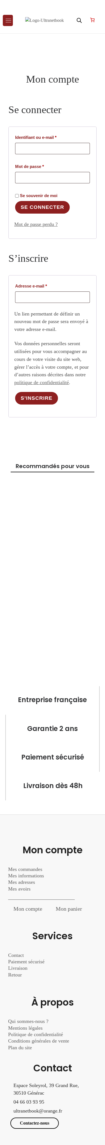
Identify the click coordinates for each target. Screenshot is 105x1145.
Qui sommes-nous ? (28, 1021)
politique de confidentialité (41, 382)
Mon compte (27, 909)
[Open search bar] (79, 20)
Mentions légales (25, 1028)
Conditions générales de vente (38, 1041)
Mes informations (26, 875)
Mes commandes (25, 869)
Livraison (18, 968)
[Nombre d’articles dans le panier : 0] (92, 19)
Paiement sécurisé (26, 961)
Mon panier (69, 909)
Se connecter (42, 207)
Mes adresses (21, 882)
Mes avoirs (19, 889)
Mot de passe (40, 166)
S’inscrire (36, 398)
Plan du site (20, 1047)
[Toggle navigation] (8, 20)
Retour (15, 975)
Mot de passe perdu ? (36, 224)
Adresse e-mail (42, 285)
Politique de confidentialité (35, 1034)
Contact (16, 955)
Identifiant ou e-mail (46, 137)
